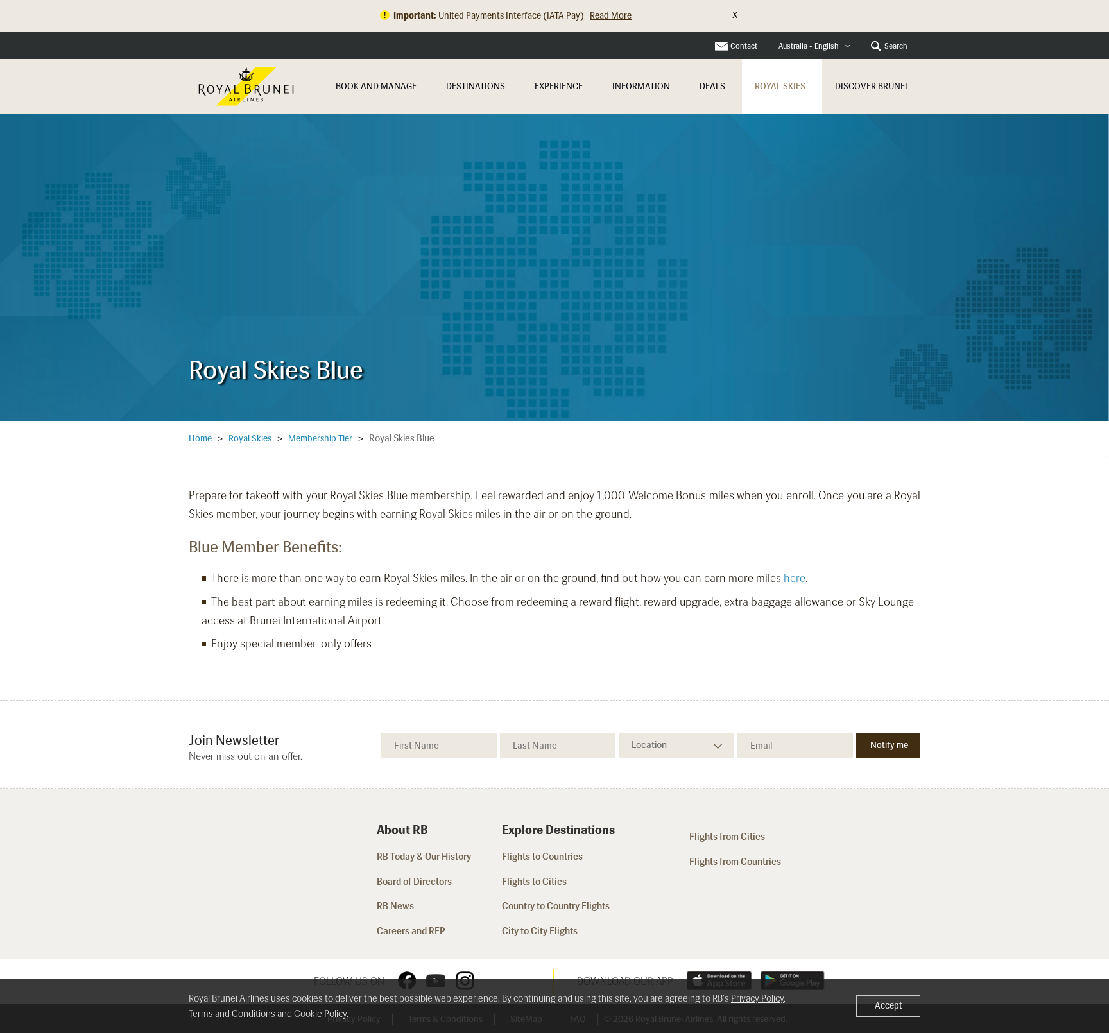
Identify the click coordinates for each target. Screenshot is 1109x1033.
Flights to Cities (534, 881)
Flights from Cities (727, 836)
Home (200, 438)
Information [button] (641, 86)
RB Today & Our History (424, 856)
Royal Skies (780, 86)
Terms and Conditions (232, 1014)
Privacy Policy (757, 998)
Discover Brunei (871, 86)
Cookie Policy (320, 1014)
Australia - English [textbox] (808, 46)
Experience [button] (559, 86)
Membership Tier (320, 438)
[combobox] (814, 46)
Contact (743, 46)
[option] (554, 267)
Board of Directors (414, 881)
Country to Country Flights (557, 906)
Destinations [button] (475, 86)
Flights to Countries (542, 856)
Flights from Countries (735, 861)
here (794, 578)
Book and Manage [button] (376, 86)
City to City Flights (541, 931)
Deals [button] (712, 86)
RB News (395, 906)
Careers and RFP (411, 931)
